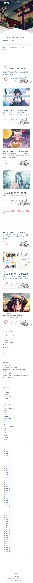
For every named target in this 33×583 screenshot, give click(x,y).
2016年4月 (7, 480)
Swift (5, 424)
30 (3, 344)
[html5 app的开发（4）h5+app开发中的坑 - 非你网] (16, 138)
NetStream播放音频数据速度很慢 (13, 315)
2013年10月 (7, 533)
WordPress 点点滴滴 (9, 427)
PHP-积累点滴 (7, 66)
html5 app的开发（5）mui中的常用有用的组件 (15, 110)
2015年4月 (7, 503)
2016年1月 (7, 486)
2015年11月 (7, 488)
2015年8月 (7, 494)
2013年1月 (7, 545)
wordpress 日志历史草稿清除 (10, 367)
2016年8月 (7, 472)
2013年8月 (7, 537)
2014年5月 (7, 519)
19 (8, 340)
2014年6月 (7, 517)
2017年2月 (7, 460)
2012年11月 (7, 549)
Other (5, 414)
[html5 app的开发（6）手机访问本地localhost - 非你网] (16, 55)
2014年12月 (7, 507)
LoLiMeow (26, 579)
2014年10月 (7, 511)
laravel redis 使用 (7, 365)
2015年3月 (7, 505)
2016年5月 (7, 478)
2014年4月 (7, 521)
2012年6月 (7, 554)
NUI (5, 412)
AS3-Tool (6, 394)
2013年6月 (7, 541)
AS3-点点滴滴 (7, 313)
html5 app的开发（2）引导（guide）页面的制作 (15, 232)
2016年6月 (7, 476)
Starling (6, 422)
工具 (5, 429)
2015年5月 (7, 500)
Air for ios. (6, 392)
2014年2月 (7, 525)
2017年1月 (7, 462)
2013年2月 (7, 543)
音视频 (5, 439)
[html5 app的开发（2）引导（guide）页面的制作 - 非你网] (16, 219)
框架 (5, 433)
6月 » (4, 353)
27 (10, 342)
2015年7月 (7, 496)
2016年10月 (7, 468)
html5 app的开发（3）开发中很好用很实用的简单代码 (15, 193)
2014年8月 (7, 515)
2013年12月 (7, 529)
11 (6, 338)
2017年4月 (7, 456)
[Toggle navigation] (27, 3)
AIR (5, 390)
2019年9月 (7, 451)
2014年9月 (7, 513)
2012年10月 (7, 552)
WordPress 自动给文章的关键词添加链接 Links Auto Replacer (15, 370)
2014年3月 (7, 523)
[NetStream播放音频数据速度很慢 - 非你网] (16, 302)
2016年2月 (7, 484)
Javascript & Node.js (9, 408)
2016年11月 (7, 466)
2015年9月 (7, 492)
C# (4, 400)
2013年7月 (7, 539)
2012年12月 (7, 547)
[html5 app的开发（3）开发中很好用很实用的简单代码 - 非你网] (16, 179)
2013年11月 (7, 531)
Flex (5, 402)
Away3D (6, 398)
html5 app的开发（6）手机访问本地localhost (15, 69)
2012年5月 (7, 556)
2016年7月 (7, 474)
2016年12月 (7, 464)
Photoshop (6, 416)
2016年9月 (7, 470)
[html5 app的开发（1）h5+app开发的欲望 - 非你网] (16, 260)
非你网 (6, 3)
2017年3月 (7, 458)
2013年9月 (7, 535)
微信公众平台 (7, 431)
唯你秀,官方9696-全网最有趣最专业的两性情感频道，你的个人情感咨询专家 (16, 376)
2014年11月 (7, 509)
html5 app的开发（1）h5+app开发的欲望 (15, 274)
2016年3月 (7, 482)
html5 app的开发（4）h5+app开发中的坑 (15, 151)
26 (8, 342)
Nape (5, 410)
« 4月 (4, 350)
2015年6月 (7, 498)
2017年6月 (7, 453)
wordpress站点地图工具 (8, 373)
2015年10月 (7, 490)
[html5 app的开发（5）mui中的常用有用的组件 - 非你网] (16, 97)
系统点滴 (6, 437)
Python (5, 420)
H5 (4, 108)
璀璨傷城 (6, 435)
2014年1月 (7, 527)
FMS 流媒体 (7, 404)
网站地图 (16, 576)
